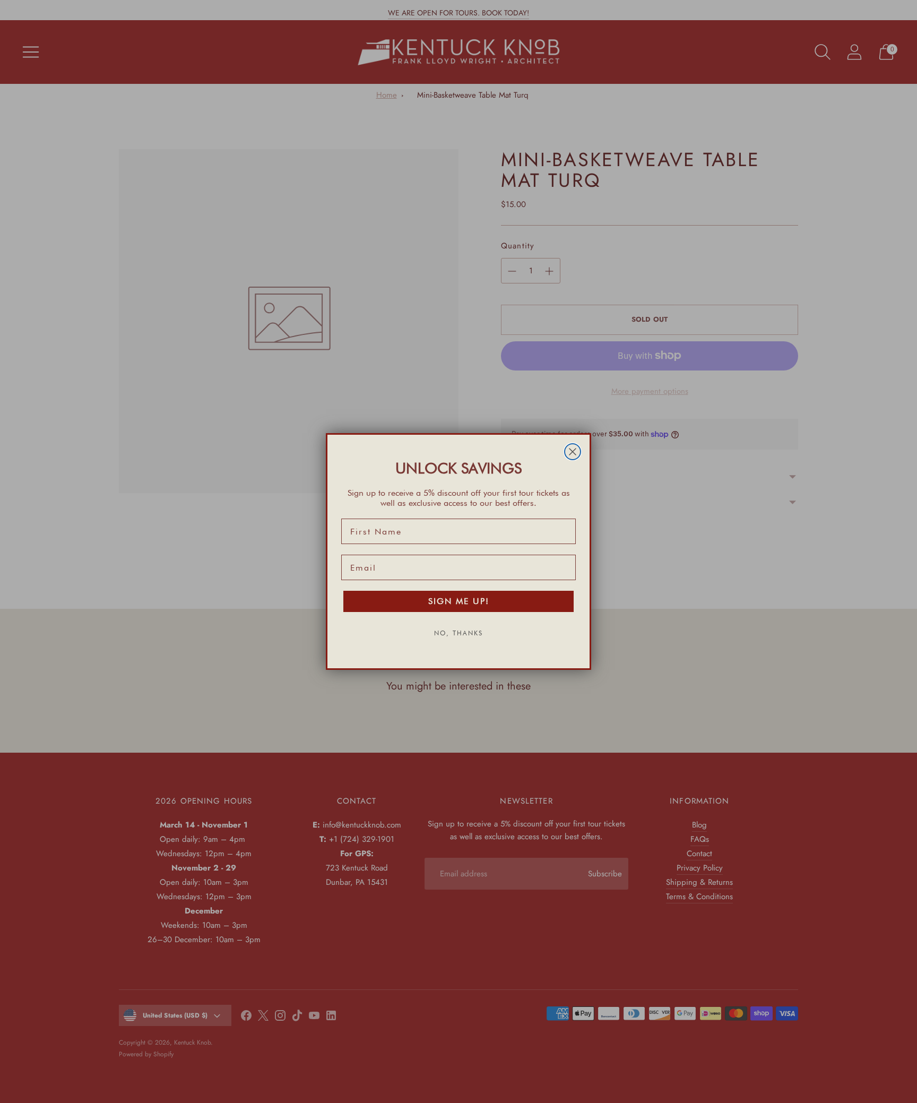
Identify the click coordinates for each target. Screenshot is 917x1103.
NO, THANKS (458, 633)
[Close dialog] (573, 452)
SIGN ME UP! (458, 601)
